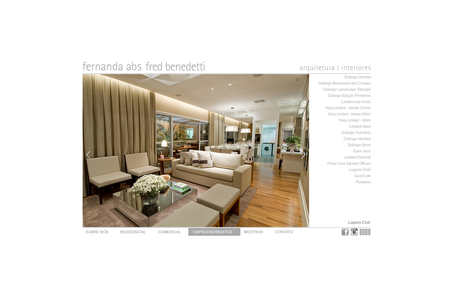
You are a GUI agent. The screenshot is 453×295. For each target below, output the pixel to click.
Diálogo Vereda (358, 77)
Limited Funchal (357, 157)
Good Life (362, 176)
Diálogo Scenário (356, 133)
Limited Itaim (360, 126)
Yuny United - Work (355, 120)
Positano (363, 182)
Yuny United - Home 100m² (348, 108)
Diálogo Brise (359, 145)
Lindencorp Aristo (356, 102)
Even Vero (362, 151)
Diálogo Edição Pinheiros (349, 95)
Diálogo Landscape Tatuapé (347, 89)
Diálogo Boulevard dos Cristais (345, 83)
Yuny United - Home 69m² (349, 114)
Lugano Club (360, 170)
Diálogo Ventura (357, 139)
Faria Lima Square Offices (349, 163)
